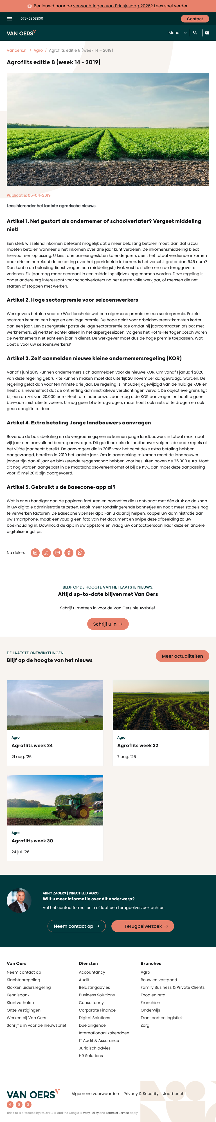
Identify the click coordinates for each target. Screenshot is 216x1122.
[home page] (33, 1093)
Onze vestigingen (23, 1010)
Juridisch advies (95, 1048)
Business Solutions (97, 995)
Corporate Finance (97, 1010)
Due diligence (92, 1025)
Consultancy (91, 1002)
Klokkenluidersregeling (29, 987)
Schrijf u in (105, 624)
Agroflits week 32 (137, 745)
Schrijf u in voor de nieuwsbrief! (37, 1025)
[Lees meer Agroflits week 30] (55, 800)
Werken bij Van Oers (26, 1018)
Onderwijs (150, 1010)
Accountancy (92, 972)
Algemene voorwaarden (95, 1093)
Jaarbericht (174, 1093)
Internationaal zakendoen (104, 1033)
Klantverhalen (20, 1002)
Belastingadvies (94, 987)
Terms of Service (117, 1113)
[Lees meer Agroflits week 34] (55, 705)
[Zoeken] (195, 33)
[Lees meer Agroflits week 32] (161, 705)
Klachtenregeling (23, 980)
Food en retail (154, 995)
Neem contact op (73, 926)
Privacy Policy (89, 1113)
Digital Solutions (94, 1018)
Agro (145, 972)
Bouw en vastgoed (159, 980)
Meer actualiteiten (182, 656)
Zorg (145, 1025)
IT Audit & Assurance (99, 1040)
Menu (173, 32)
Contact (195, 19)
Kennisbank (18, 995)
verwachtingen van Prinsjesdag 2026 (111, 6)
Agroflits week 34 (32, 745)
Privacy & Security (140, 1093)
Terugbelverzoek (143, 926)
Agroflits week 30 (32, 841)
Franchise (150, 1002)
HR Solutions (91, 1055)
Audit (84, 980)
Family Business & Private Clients (172, 987)
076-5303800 (32, 18)
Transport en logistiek (162, 1018)
